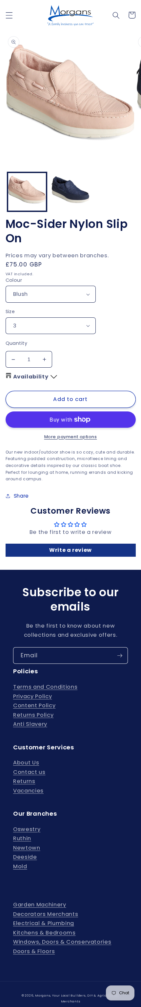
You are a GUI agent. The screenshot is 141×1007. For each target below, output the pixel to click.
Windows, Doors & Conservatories (62, 942)
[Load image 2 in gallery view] (70, 192)
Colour (14, 280)
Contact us (29, 772)
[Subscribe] (120, 655)
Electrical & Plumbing (43, 923)
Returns (24, 781)
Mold (20, 866)
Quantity (17, 343)
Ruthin (22, 838)
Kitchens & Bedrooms (44, 932)
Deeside (25, 857)
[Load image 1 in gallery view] (27, 192)
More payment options (70, 437)
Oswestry (26, 829)
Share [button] (21, 495)
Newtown (26, 848)
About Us (26, 762)
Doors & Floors (34, 951)
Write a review (70, 550)
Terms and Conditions (45, 687)
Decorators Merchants (45, 914)
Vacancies (28, 790)
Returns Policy (33, 715)
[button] (9, 15)
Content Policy (34, 705)
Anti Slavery (30, 724)
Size (10, 311)
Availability (31, 376)
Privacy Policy (32, 696)
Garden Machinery (39, 904)
